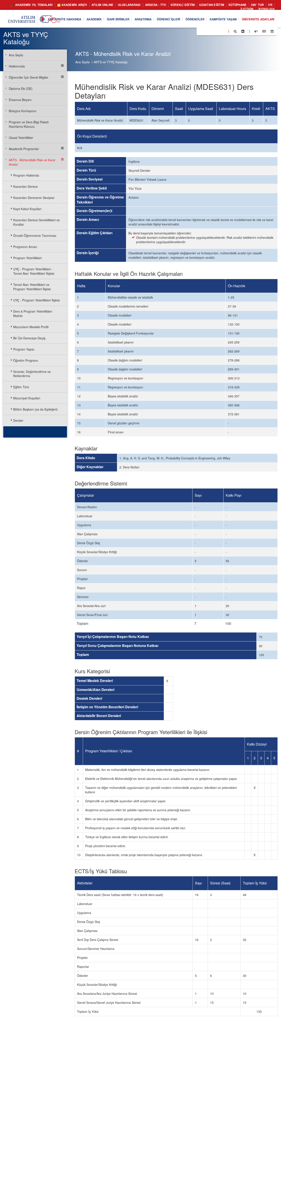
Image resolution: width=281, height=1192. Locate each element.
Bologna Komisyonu (22, 111)
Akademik (94, 19)
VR (270, 5)
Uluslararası (129, 5)
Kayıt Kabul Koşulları (27, 209)
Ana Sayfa (82, 62)
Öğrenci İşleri (168, 19)
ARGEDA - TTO (155, 5)
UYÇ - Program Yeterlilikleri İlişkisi (36, 300)
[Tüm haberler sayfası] (264, 31)
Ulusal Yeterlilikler (21, 137)
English (267, 9)
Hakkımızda (17, 66)
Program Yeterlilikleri (27, 258)
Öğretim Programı (25, 360)
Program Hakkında (26, 175)
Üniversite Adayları (258, 19)
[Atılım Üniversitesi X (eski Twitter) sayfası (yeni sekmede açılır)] (206, 31)
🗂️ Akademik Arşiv (72, 5)
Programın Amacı (25, 246)
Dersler (18, 420)
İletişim (247, 9)
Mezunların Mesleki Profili (31, 327)
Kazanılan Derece (25, 186)
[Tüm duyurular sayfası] (256, 31)
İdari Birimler (118, 19)
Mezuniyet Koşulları (26, 398)
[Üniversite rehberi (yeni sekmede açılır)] (243, 31)
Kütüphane (238, 5)
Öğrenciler (195, 19)
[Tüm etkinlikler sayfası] (272, 31)
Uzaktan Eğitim (211, 5)
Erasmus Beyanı (20, 99)
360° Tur (257, 5)
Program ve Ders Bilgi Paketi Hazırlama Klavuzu (29, 124)
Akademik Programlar (24, 149)
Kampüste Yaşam (223, 19)
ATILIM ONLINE (102, 5)
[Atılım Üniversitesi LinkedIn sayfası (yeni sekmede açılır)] (212, 30)
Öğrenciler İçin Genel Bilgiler (28, 77)
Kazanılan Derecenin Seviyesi (33, 197)
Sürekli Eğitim (183, 5)
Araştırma (143, 19)
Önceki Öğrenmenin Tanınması (34, 235)
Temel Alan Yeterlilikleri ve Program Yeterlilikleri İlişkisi (32, 286)
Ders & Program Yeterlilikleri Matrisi (32, 313)
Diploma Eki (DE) (20, 88)
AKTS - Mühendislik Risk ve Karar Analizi (32, 162)
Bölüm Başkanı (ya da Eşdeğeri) (35, 409)
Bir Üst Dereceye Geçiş (29, 338)
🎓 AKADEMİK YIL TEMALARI (32, 5)
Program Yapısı (23, 349)
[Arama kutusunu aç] (235, 31)
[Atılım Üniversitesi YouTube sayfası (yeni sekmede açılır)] (223, 30)
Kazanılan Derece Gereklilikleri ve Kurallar (36, 222)
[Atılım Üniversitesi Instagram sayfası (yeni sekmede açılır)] (217, 30)
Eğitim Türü (21, 387)
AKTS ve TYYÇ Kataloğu (111, 62)
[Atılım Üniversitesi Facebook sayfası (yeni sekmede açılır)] (201, 30)
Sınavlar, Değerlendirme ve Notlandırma (32, 373)
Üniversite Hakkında (64, 19)
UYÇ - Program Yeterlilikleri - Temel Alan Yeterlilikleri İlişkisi (33, 271)
